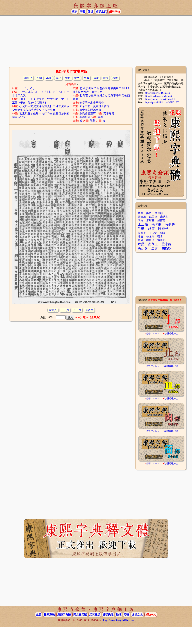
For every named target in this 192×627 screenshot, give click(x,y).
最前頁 (53, 310)
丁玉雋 (153, 232)
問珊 (162, 232)
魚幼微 (143, 248)
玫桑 (141, 244)
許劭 (141, 229)
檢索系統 (49, 614)
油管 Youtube (152, 333)
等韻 (58, 77)
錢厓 (151, 229)
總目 (68, 77)
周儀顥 (159, 213)
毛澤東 (156, 224)
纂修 (48, 77)
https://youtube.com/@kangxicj (160, 99)
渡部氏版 (108, 614)
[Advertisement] (96, 42)
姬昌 (149, 213)
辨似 (86, 77)
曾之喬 (150, 236)
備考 (105, 77)
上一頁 (65, 310)
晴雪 (160, 236)
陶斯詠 (166, 248)
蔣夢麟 (170, 224)
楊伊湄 (150, 240)
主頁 (74, 11)
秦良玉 (153, 244)
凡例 (39, 77)
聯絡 (126, 614)
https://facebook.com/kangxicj (159, 96)
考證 (115, 77)
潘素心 (161, 240)
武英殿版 (94, 614)
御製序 (28, 77)
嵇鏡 (140, 213)
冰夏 (140, 236)
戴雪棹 (153, 216)
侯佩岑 (142, 232)
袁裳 (154, 248)
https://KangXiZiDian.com (157, 93)
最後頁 (89, 310)
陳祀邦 (163, 229)
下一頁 (77, 310)
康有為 (142, 216)
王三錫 (143, 224)
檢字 (77, 77)
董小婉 (166, 244)
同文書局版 (80, 614)
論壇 (90, 11)
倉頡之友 (101, 11)
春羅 (140, 240)
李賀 (140, 220)
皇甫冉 (161, 220)
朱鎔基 (164, 216)
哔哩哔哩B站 (171, 333)
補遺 (96, 77)
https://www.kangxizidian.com (118, 620)
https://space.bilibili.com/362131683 (162, 102)
